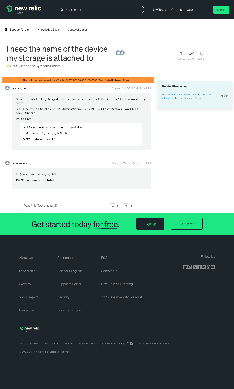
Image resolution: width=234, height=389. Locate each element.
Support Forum (19, 29)
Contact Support (78, 29)
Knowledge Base (48, 29)
